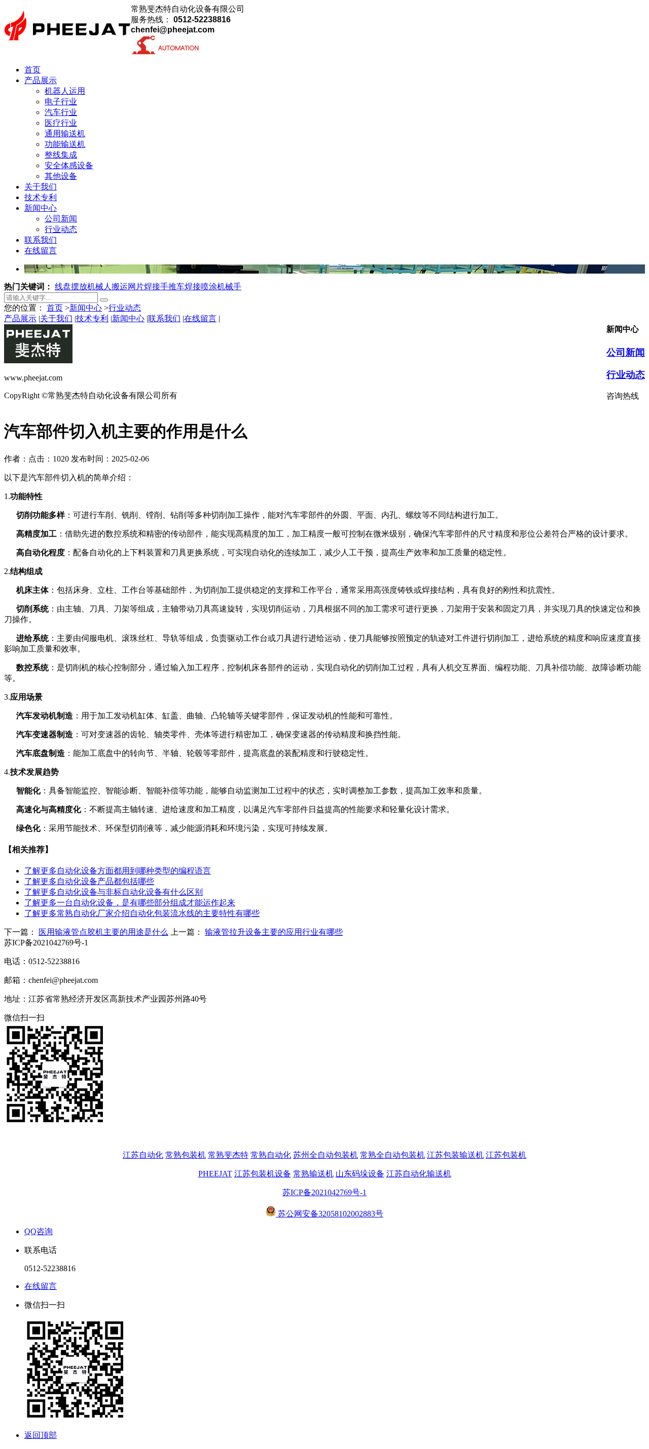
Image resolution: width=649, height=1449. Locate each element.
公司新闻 (625, 352)
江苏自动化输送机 (418, 1173)
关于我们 (56, 318)
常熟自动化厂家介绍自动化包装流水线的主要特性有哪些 (142, 913)
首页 (55, 307)
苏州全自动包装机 (325, 1155)
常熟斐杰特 (228, 1155)
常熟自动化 (270, 1155)
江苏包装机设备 (262, 1173)
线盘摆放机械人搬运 (91, 286)
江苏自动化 (143, 1155)
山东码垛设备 (360, 1173)
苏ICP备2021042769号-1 (324, 1192)
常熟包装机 (185, 1155)
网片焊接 (144, 286)
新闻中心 (85, 307)
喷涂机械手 (221, 286)
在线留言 (200, 318)
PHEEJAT (215, 1173)
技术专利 (92, 318)
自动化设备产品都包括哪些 (89, 881)
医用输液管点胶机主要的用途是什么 (103, 932)
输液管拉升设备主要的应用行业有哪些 (274, 932)
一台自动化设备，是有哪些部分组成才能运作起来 (129, 902)
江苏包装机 (506, 1155)
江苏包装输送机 (455, 1155)
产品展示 (20, 318)
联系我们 (164, 318)
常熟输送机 (313, 1173)
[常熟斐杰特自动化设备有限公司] (67, 47)
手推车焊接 (180, 286)
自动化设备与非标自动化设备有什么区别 (113, 892)
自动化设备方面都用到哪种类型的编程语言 (117, 870)
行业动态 (125, 307)
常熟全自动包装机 (392, 1155)
